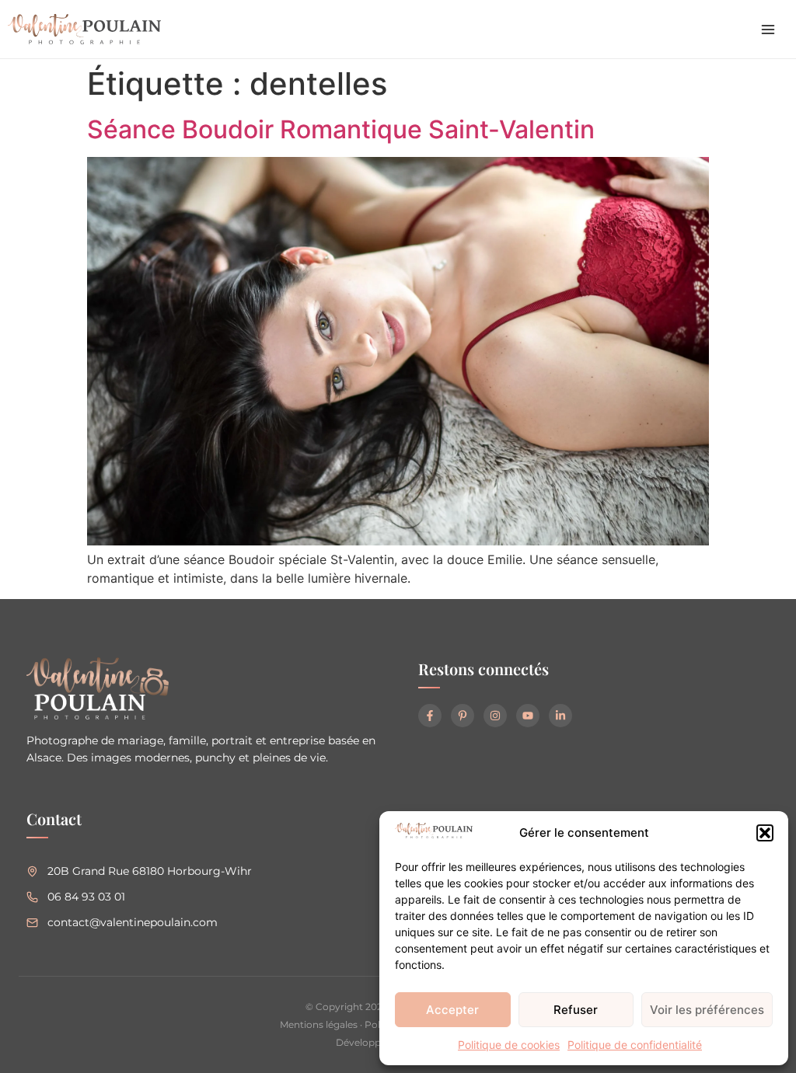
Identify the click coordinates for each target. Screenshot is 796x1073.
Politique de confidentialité (634, 1044)
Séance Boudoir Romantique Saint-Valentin (341, 129)
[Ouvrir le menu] (768, 29)
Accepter (452, 1009)
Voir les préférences (707, 1009)
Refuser (575, 1009)
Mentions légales (319, 1024)
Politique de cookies (509, 1044)
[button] (765, 833)
